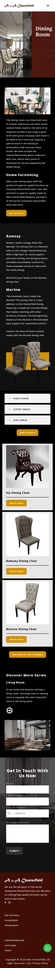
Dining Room (11, 925)
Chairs (8, 950)
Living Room (11, 920)
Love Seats (10, 945)
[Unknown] (9, 813)
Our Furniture (12, 915)
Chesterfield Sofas (14, 940)
